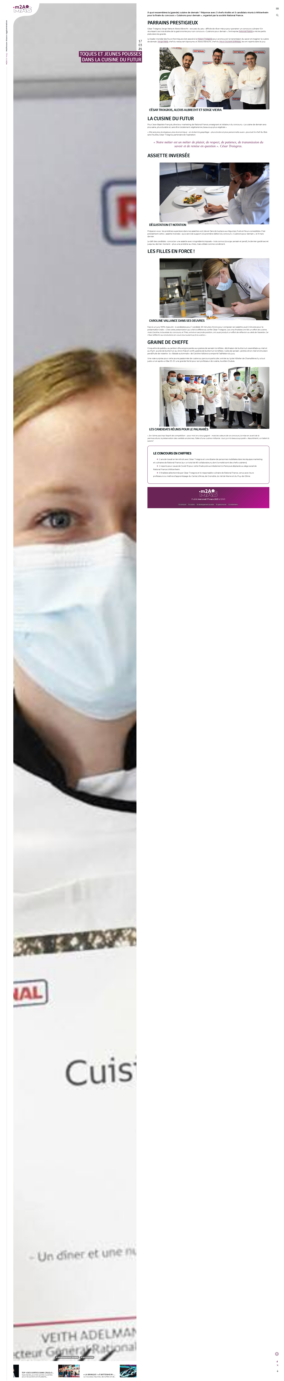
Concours (183, 504)
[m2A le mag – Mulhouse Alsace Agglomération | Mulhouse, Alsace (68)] (29, 8)
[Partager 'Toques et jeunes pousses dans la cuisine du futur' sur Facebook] (277, 1362)
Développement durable (68, 1357)
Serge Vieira (163, 42)
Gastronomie (88, 1357)
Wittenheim (234, 504)
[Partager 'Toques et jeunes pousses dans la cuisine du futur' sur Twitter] (277, 1365)
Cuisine (192, 504)
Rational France (246, 31)
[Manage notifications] (277, 1354)
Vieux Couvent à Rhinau (230, 42)
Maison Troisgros (205, 39)
